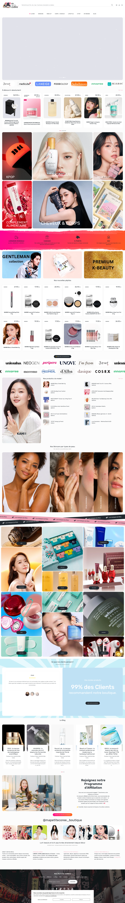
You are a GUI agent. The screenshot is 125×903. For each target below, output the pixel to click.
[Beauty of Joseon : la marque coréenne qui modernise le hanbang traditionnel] (87, 738)
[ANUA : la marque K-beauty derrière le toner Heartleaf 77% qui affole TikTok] (111, 738)
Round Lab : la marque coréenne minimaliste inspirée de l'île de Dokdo (62, 751)
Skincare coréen (38, 852)
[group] (62, 48)
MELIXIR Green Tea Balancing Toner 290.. (102, 398)
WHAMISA (46, 95)
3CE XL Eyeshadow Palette (98, 406)
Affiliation (49, 877)
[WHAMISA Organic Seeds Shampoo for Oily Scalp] (52, 107)
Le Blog (55, 877)
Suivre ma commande (81, 877)
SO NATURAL (67, 95)
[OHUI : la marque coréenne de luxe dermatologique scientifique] (13, 738)
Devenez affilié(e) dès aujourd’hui (62, 814)
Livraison (65, 877)
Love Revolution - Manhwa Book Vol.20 (101, 421)
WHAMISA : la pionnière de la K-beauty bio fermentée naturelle (38, 751)
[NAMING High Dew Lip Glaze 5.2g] (32, 333)
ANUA (107, 95)
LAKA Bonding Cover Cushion (58, 391)
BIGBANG (6, 95)
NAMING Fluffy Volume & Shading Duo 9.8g (113, 347)
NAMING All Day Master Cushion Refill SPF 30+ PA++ (93, 313)
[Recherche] (112, 5)
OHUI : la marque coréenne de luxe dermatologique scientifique (13, 751)
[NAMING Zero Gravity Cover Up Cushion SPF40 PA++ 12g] (52, 333)
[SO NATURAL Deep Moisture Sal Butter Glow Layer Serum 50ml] (72, 107)
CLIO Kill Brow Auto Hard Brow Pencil (60, 406)
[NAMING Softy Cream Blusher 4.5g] (72, 333)
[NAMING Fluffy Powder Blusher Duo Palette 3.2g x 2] (52, 299)
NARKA (86, 95)
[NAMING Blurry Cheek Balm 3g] (11, 333)
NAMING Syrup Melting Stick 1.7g (11, 313)
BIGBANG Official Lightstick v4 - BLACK (101, 414)
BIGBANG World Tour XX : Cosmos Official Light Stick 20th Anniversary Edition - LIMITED (11, 123)
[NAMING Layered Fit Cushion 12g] (32, 299)
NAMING (5, 286)
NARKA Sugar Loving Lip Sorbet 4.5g (93, 122)
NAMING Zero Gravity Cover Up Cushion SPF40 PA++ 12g (52, 347)
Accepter (62, 899)
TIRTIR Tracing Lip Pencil (57, 421)
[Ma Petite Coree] (11, 5)
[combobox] (67, 5)
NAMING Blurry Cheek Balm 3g (12, 347)
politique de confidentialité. (51, 895)
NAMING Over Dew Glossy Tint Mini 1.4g (93, 347)
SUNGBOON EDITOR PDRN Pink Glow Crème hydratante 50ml (32, 123)
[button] (60, 77)
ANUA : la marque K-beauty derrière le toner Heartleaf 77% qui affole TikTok (111, 751)
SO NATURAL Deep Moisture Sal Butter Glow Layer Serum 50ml (72, 123)
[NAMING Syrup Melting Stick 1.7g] (11, 299)
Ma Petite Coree (62, 873)
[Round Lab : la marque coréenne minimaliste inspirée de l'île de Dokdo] (62, 738)
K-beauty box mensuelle (101, 852)
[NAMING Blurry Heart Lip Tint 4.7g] (113, 299)
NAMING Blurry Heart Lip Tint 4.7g (113, 313)
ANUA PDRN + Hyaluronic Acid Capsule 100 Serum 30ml (113, 122)
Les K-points (41, 877)
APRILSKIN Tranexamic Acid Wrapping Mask (102, 391)
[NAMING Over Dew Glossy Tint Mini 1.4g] (93, 333)
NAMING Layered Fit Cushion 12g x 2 (72, 313)
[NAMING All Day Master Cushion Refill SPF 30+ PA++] (93, 299)
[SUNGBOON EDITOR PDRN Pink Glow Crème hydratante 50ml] (32, 108)
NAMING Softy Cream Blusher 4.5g (73, 347)
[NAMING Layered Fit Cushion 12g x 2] (72, 299)
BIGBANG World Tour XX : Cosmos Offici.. (102, 383)
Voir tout (120, 90)
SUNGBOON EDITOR (26, 96)
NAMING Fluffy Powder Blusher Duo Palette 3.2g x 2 (52, 313)
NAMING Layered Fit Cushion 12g (32, 313)
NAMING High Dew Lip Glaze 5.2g (32, 347)
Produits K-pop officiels (71, 852)
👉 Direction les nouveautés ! (62, 356)
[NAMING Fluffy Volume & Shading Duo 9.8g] (113, 333)
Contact (72, 877)
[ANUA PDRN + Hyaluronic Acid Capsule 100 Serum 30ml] (113, 107)
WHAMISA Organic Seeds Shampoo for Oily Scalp (52, 122)
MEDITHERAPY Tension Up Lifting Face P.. (61, 398)
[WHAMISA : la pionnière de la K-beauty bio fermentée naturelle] (38, 738)
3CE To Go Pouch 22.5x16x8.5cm (59, 414)
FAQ (60, 877)
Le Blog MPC (117, 857)
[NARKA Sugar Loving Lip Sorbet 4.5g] (93, 107)
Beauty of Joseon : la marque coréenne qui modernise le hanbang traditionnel (87, 751)
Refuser (81, 899)
